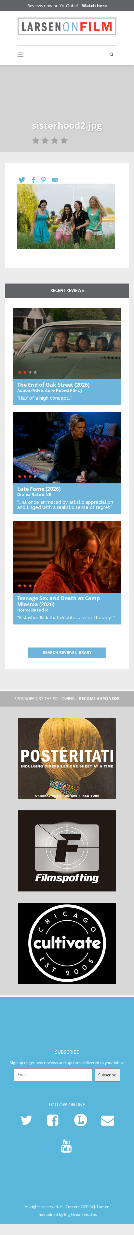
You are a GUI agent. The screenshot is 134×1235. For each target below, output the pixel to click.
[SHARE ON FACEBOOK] (36, 180)
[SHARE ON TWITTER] (25, 180)
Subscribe (107, 1075)
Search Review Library (67, 652)
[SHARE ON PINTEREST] (46, 180)
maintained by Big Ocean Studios (67, 1214)
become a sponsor (99, 698)
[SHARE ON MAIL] (58, 180)
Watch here (94, 5)
